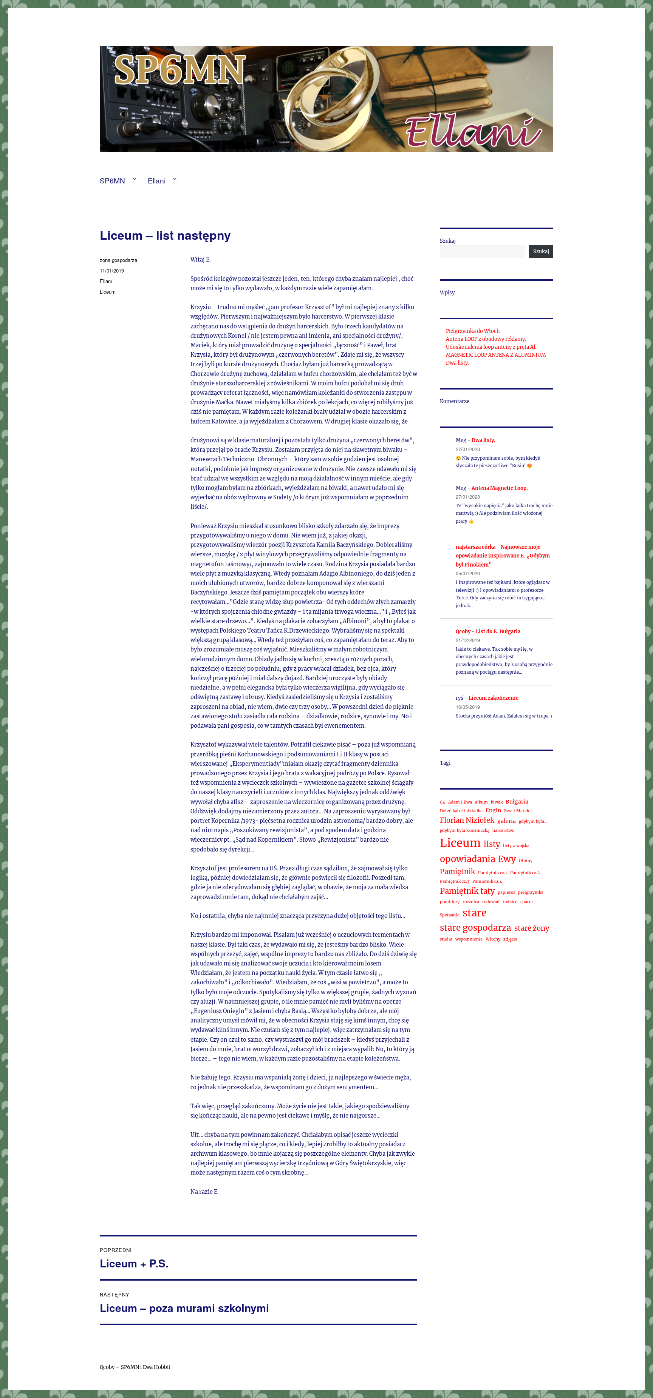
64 (442, 802)
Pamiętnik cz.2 (525, 872)
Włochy (493, 939)
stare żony (531, 928)
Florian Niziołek (467, 820)
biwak (497, 802)
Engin (493, 810)
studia (446, 939)
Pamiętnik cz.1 (492, 872)
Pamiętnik (457, 871)
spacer (526, 901)
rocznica (471, 901)
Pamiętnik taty (467, 891)
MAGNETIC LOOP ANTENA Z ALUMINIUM (496, 355)
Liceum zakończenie (493, 698)
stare (475, 913)
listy (492, 844)
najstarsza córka (475, 547)
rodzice (510, 901)
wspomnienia (469, 939)
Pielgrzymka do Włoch (473, 331)
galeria (506, 821)
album (481, 802)
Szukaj (448, 241)
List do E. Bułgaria (498, 631)
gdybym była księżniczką (464, 830)
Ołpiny (525, 860)
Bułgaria (517, 801)
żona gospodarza (118, 259)
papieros (506, 892)
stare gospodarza (475, 927)
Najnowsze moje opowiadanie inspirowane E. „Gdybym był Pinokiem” (503, 556)
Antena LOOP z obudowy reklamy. (486, 339)
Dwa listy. (457, 363)
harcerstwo (503, 830)
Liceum (108, 291)
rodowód (491, 901)
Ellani (157, 180)
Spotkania (450, 915)
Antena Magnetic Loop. (500, 488)
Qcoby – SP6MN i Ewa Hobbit (136, 1367)
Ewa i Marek (516, 810)
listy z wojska (516, 845)
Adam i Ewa (460, 802)
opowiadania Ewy (478, 858)
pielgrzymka (530, 892)
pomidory (450, 901)
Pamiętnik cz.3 (454, 881)
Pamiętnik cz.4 (487, 881)
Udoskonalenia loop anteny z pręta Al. (491, 347)
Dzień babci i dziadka (461, 810)
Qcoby (463, 631)
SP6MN (112, 180)
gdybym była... (533, 821)
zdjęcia (510, 939)
